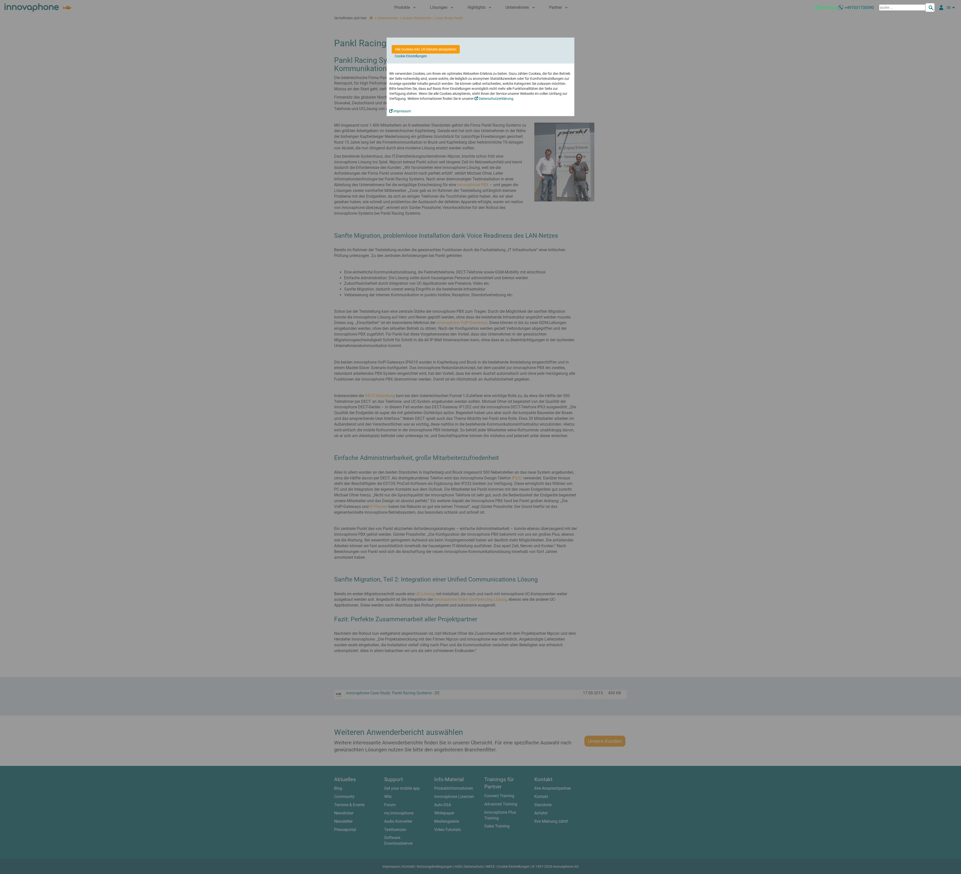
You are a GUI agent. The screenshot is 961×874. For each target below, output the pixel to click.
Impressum (402, 111)
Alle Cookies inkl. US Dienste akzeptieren (425, 49)
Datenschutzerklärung (495, 99)
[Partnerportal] (941, 8)
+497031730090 (859, 7)
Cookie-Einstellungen (411, 56)
